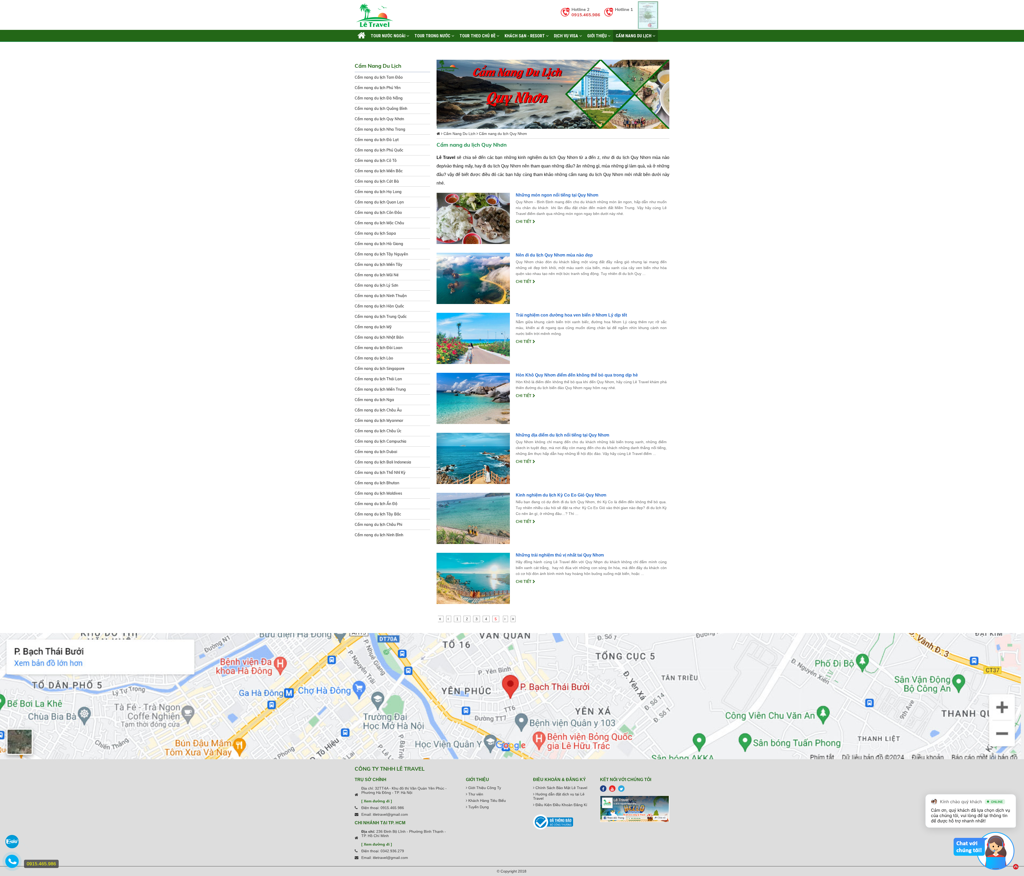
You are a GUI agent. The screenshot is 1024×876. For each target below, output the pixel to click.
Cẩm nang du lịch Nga (374, 399)
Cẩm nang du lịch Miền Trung (380, 389)
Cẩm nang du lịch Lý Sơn (376, 285)
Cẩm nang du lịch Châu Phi (378, 524)
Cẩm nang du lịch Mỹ (373, 327)
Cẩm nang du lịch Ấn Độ (376, 503)
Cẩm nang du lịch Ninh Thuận (381, 295)
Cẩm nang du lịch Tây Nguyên (381, 254)
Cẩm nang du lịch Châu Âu (378, 410)
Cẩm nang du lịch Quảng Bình (381, 108)
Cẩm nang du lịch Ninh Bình (379, 535)
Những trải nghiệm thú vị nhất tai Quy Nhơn (560, 555)
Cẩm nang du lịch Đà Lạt (377, 139)
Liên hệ (364, 47)
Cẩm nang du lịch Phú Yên (378, 87)
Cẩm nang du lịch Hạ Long (378, 191)
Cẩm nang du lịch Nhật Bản (379, 337)
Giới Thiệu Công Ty (484, 788)
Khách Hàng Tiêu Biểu (486, 800)
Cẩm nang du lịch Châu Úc (378, 431)
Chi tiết (524, 221)
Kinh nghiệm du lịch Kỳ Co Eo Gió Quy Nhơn (561, 495)
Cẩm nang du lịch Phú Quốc (379, 150)
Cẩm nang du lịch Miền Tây (378, 264)
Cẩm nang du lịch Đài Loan (378, 347)
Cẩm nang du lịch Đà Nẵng (379, 98)
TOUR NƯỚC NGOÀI (388, 35)
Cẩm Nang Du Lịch (634, 35)
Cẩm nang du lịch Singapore (380, 368)
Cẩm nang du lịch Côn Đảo (378, 212)
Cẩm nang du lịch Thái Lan (378, 379)
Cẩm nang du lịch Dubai (376, 451)
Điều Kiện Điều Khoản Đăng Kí (560, 805)
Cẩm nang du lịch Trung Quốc (381, 316)
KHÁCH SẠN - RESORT (525, 35)
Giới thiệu (597, 35)
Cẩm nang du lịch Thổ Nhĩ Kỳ (380, 472)
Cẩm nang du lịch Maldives (378, 493)
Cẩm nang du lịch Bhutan (377, 483)
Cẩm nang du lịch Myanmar (379, 420)
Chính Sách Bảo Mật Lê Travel (560, 788)
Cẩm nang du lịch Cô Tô (376, 160)
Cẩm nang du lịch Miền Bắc (379, 171)
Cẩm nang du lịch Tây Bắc (378, 514)
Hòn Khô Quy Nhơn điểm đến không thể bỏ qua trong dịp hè (577, 375)
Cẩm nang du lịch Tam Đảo (379, 77)
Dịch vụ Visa (566, 35)
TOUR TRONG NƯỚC (432, 35)
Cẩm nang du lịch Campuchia (380, 441)
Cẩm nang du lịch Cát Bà (377, 181)
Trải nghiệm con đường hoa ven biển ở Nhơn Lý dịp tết (571, 315)
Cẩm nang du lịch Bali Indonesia (383, 462)
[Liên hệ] (12, 864)
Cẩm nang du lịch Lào (374, 358)
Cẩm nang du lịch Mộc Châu (379, 223)
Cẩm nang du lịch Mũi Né (377, 275)
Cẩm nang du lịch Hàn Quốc (379, 306)
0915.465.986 (585, 14)
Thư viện (475, 794)
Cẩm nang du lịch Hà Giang (379, 243)
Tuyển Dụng (478, 807)
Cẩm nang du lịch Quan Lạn (379, 202)
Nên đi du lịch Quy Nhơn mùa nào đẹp (554, 255)
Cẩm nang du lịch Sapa (375, 233)
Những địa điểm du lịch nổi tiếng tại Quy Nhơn (562, 435)
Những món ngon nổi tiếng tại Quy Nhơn (557, 195)
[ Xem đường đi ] (376, 801)
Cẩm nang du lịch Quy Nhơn (379, 119)
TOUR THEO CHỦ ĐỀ (478, 35)
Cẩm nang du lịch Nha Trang (380, 129)
